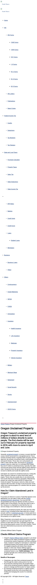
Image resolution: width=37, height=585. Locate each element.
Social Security (12, 387)
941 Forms (14, 57)
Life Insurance (15, 336)
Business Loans (12, 262)
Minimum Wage (12, 372)
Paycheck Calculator (14, 160)
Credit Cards (11, 218)
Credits (10, 123)
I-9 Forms (14, 64)
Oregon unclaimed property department (15, 499)
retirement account (17, 513)
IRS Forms (11, 35)
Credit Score (11, 226)
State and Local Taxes (10, 152)
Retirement (11, 380)
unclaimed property (12, 454)
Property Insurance (16, 350)
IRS (5, 28)
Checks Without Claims (17, 538)
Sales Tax (10, 174)
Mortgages (11, 248)
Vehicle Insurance (16, 358)
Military (10, 365)
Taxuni (27, 576)
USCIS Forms (12, 409)
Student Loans (15, 240)
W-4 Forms (14, 79)
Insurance (10, 321)
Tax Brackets (11, 138)
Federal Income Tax (10, 116)
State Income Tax (13, 189)
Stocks (10, 394)
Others (6, 277)
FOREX (10, 306)
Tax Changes (11, 145)
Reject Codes (12, 108)
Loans (9, 233)
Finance (6, 196)
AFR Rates (11, 204)
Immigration (11, 314)
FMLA (9, 270)
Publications (11, 101)
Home (6, 20)
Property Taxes (12, 167)
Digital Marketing (13, 292)
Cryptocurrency (12, 284)
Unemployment (12, 402)
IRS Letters (11, 94)
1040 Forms (14, 42)
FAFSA (10, 299)
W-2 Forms (14, 72)
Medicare (14, 343)
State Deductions (13, 182)
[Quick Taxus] (5, 4)
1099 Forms (14, 50)
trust (8, 511)
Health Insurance (16, 328)
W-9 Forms (14, 86)
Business (7, 255)
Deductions (11, 130)
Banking (10, 211)
